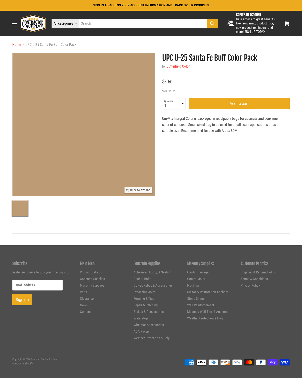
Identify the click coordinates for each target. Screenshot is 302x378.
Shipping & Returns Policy (258, 272)
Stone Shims (196, 298)
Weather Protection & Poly (151, 338)
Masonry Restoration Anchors (207, 292)
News (84, 305)
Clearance (87, 298)
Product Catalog (91, 272)
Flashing (193, 285)
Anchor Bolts (142, 279)
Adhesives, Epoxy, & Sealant (152, 272)
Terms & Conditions (254, 279)
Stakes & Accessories (149, 312)
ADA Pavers (142, 331)
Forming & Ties (144, 298)
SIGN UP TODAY (254, 32)
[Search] (212, 23)
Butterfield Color (178, 66)
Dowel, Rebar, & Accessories (153, 285)
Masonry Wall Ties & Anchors (207, 312)
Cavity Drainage (198, 272)
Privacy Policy (250, 285)
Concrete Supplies (92, 279)
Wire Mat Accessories (149, 325)
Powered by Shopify (22, 363)
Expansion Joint (144, 292)
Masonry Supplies (92, 285)
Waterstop (141, 318)
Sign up (22, 299)
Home (16, 45)
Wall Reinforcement (200, 305)
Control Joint (196, 279)
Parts (83, 292)
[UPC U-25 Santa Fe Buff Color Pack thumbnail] (20, 208)
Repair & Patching (146, 305)
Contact (85, 312)
